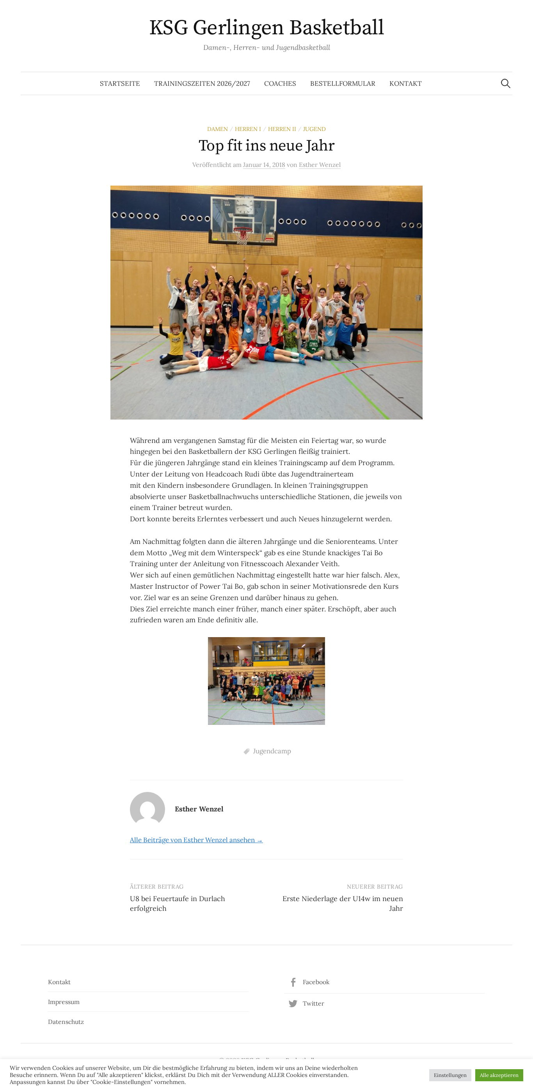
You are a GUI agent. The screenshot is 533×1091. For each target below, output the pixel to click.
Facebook (316, 982)
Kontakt (405, 83)
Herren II (282, 129)
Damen (217, 129)
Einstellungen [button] (450, 1075)
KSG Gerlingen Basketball (266, 28)
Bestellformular (342, 83)
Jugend (314, 129)
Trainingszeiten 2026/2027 (202, 83)
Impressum (64, 1002)
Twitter (313, 1003)
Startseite (120, 83)
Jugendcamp (272, 751)
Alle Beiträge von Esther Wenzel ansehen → (196, 840)
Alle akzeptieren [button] (499, 1075)
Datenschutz (66, 1021)
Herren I (248, 129)
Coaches (280, 83)
